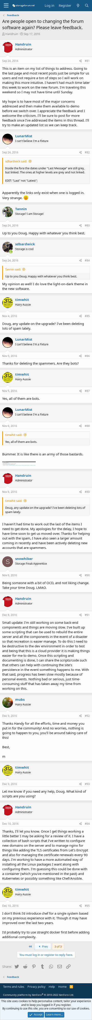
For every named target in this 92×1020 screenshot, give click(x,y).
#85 (87, 316)
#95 (87, 906)
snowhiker (24, 558)
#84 (87, 260)
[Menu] (6, 5)
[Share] (80, 61)
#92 (87, 716)
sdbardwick (25, 244)
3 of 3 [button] (58, 946)
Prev (44, 946)
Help (52, 987)
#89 (87, 492)
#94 (87, 824)
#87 (87, 391)
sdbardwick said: (16, 161)
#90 (87, 575)
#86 (87, 356)
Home (62, 987)
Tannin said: (13, 269)
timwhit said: (13, 435)
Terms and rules (13, 987)
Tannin (21, 209)
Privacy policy (36, 987)
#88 (87, 426)
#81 (87, 61)
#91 (87, 615)
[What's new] (77, 5)
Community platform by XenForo (38, 994)
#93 (87, 784)
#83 (87, 225)
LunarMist (23, 136)
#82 (87, 152)
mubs (20, 699)
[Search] (86, 5)
